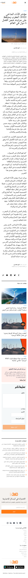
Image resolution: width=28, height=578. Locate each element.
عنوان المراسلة (20, 418)
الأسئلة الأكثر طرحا (22, 549)
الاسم (22, 412)
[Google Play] (9, 567)
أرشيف (25, 556)
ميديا (25, 537)
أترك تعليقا (14, 427)
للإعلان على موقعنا (22, 551)
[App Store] (19, 567)
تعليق (22, 393)
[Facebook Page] (20, 523)
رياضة (25, 539)
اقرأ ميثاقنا (22, 380)
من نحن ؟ (24, 547)
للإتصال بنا (24, 554)
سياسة (24, 530)
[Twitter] (17, 523)
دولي (25, 542)
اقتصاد (24, 10)
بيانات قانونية (23, 553)
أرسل (14, 511)
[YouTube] (14, 523)
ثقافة (25, 535)
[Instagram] (8, 523)
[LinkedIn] (11, 523)
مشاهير (24, 540)
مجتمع (25, 533)
